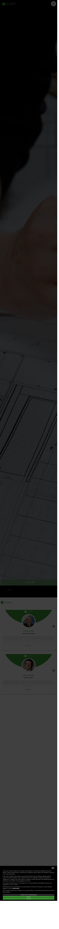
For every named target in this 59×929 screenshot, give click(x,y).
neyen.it (7, 871)
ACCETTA (28, 898)
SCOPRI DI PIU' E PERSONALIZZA (29, 894)
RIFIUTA (29, 896)
